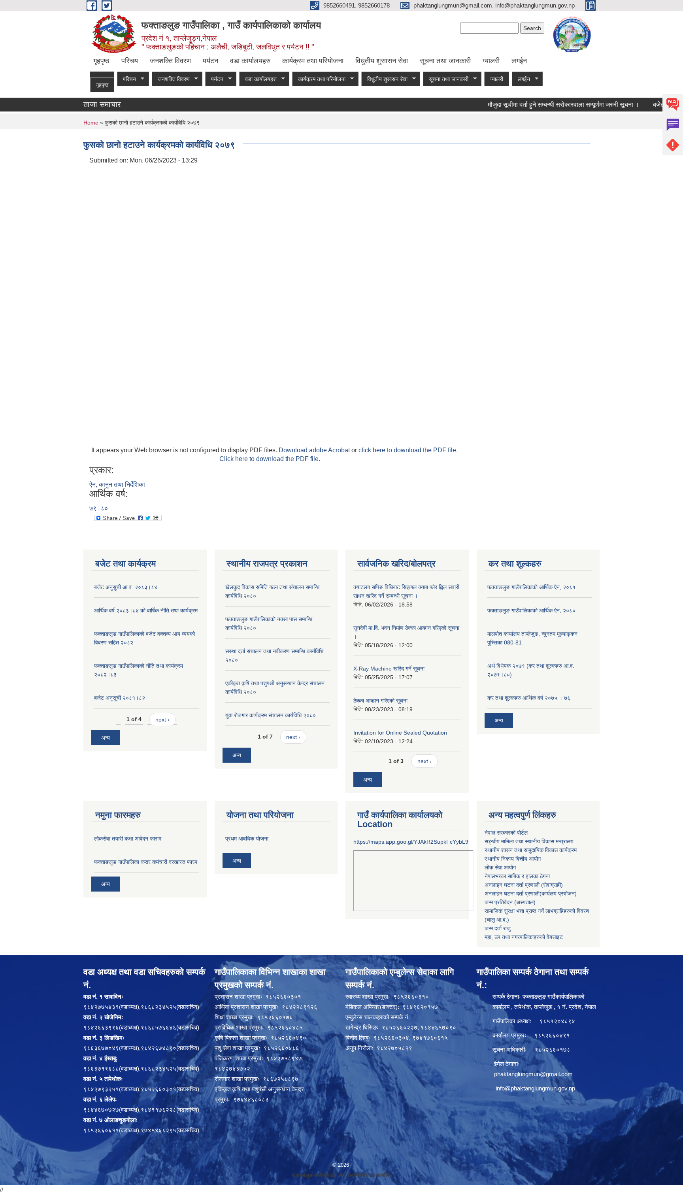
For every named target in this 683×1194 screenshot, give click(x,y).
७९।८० (98, 508)
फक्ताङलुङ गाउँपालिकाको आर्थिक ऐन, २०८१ (531, 587)
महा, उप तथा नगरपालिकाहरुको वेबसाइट (524, 937)
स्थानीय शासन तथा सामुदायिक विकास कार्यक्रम (531, 850)
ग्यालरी (491, 61)
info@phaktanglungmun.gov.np (535, 1088)
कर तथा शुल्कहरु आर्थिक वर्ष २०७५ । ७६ (528, 698)
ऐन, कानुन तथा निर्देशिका (117, 484)
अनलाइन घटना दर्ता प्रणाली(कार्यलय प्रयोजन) (531, 893)
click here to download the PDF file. (408, 450)
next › (162, 719)
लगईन (519, 61)
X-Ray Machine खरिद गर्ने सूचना (389, 668)
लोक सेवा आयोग (500, 867)
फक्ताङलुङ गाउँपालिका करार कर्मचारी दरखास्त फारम (145, 862)
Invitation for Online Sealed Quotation (400, 732)
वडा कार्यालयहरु (250, 61)
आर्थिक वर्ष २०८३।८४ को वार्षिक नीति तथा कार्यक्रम (146, 610)
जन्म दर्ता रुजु (498, 928)
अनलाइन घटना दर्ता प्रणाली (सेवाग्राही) (524, 885)
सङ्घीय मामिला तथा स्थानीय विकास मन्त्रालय (529, 841)
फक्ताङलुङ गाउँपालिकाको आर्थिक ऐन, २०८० (531, 610)
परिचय (129, 61)
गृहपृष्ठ (101, 61)
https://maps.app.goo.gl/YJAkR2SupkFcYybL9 (410, 842)
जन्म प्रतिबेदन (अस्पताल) (510, 902)
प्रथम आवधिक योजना (246, 838)
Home (90, 122)
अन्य (105, 738)
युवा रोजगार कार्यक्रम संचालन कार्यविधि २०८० (270, 715)
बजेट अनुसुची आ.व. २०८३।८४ (125, 587)
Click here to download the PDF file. (269, 458)
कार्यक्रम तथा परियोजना (312, 61)
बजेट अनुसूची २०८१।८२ (119, 698)
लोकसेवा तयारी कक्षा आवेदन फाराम (127, 838)
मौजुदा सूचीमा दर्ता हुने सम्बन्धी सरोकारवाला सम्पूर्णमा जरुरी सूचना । (542, 104)
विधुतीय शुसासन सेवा (381, 61)
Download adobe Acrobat (315, 450)
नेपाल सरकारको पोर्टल (506, 832)
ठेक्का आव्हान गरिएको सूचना (380, 700)
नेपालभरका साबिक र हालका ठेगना (517, 876)
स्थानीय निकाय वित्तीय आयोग (513, 859)
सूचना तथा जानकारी (445, 61)
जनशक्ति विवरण (170, 61)
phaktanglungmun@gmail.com (533, 1074)
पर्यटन (210, 61)
